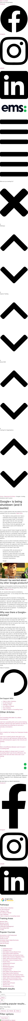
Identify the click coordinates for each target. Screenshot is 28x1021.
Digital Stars (19, 513)
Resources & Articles (9, 496)
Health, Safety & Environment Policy (12, 958)
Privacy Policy (6, 961)
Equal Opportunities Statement (11, 953)
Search (3, 997)
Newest (11, 1010)
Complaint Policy (7, 950)
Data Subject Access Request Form (12, 952)
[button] (7, 900)
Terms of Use (6, 965)
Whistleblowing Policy (8, 966)
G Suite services (8, 589)
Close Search (4, 1018)
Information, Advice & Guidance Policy (12, 960)
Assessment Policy (7, 948)
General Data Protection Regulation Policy (13, 956)
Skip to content (4, 0)
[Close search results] (2, 1000)
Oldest (17, 1010)
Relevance (3, 1010)
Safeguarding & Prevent (9, 963)
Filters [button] (5, 1007)
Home (1, 496)
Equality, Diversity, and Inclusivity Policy (13, 955)
